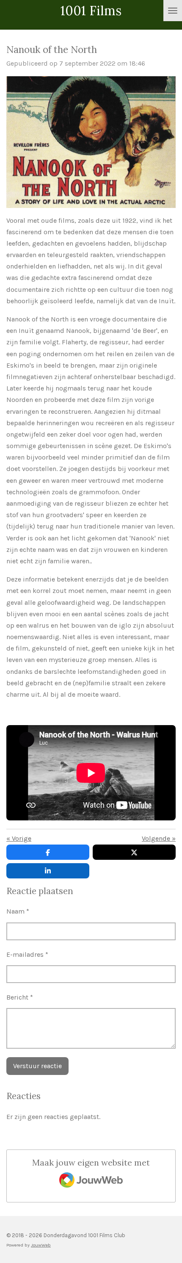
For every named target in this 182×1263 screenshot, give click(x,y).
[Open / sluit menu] (172, 10)
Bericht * (19, 997)
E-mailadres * (27, 954)
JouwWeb (41, 1245)
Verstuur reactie (37, 1066)
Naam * (17, 911)
